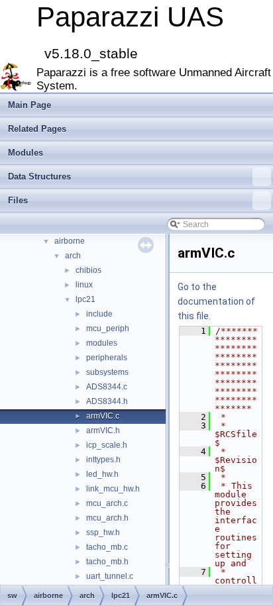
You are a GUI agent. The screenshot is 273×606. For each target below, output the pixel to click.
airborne (69, 241)
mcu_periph (107, 328)
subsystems (107, 372)
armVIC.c (102, 416)
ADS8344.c (106, 386)
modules (101, 343)
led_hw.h (102, 474)
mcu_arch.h (107, 518)
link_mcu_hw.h (113, 488)
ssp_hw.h (103, 532)
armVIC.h (103, 430)
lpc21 (85, 299)
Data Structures (39, 176)
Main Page (29, 105)
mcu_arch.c (107, 503)
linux (84, 284)
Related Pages (37, 129)
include (99, 314)
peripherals (106, 357)
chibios (88, 270)
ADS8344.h (107, 401)
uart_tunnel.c (109, 576)
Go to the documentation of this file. (216, 301)
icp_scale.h (106, 445)
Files (18, 200)
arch (73, 255)
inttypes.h (103, 459)
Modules (25, 153)
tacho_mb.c (107, 547)
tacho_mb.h (107, 561)
